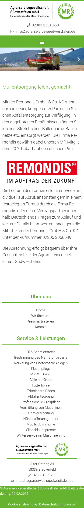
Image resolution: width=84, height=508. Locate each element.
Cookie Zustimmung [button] (22, 504)
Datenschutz (48, 504)
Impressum (68, 504)
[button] (42, 42)
